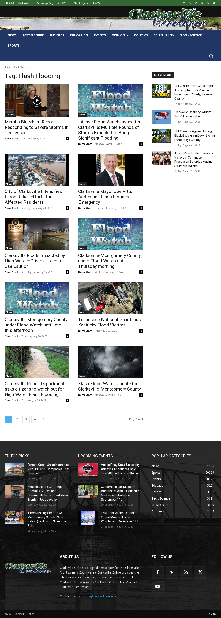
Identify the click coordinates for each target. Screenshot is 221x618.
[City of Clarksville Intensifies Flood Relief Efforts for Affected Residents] (37, 170)
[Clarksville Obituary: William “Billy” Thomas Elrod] (161, 117)
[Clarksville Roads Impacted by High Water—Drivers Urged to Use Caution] (37, 234)
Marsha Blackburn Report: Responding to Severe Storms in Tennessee (37, 127)
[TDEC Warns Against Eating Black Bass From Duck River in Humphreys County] (161, 136)
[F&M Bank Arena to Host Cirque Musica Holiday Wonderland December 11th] (88, 518)
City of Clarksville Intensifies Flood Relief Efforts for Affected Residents (33, 197)
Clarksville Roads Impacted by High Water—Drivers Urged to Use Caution (35, 261)
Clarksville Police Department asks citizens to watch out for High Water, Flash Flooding (34, 389)
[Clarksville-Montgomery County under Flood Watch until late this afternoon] (37, 298)
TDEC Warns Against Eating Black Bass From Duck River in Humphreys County (194, 135)
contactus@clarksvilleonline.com (99, 596)
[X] (207, 3)
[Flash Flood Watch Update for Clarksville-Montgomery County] (110, 362)
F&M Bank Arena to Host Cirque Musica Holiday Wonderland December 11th (120, 517)
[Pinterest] (195, 3)
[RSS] (201, 3)
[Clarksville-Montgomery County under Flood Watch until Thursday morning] (110, 234)
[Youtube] (213, 3)
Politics (10, 114)
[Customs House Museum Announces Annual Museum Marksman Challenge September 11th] (88, 491)
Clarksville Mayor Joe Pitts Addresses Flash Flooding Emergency (105, 197)
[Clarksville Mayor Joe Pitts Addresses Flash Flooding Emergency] (110, 170)
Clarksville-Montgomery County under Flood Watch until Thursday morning (109, 261)
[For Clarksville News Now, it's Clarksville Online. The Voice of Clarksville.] (28, 568)
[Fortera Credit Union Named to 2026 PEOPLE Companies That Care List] (14, 469)
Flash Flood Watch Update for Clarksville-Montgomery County (109, 386)
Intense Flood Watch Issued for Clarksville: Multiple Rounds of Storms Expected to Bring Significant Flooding (109, 130)
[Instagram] (189, 3)
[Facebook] (183, 3)
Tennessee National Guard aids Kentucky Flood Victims (109, 322)
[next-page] (43, 419)
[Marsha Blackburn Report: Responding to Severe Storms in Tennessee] (37, 100)
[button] (211, 56)
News (82, 114)
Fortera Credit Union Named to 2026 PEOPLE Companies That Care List (48, 469)
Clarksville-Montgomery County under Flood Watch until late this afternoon (36, 325)
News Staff (11, 138)
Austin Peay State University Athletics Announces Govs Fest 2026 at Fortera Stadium (121, 469)
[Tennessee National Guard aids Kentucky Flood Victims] (110, 298)
